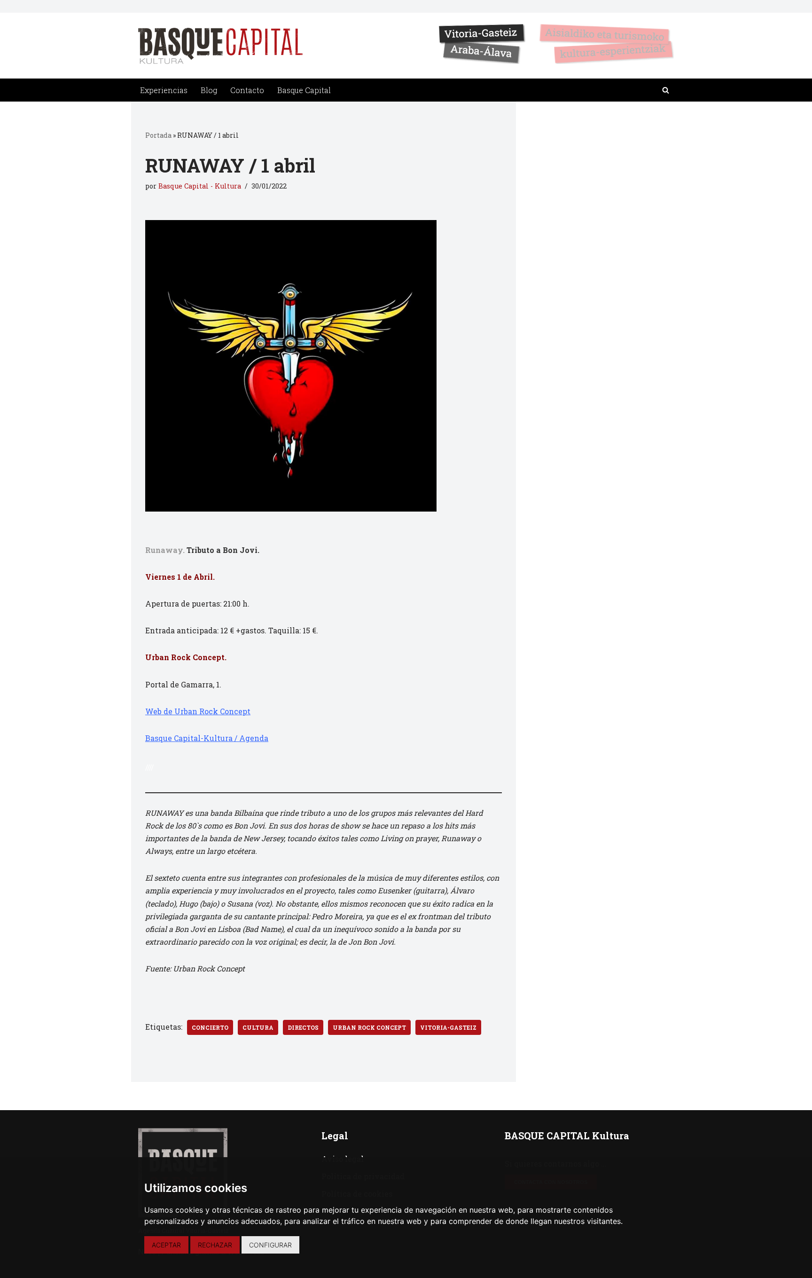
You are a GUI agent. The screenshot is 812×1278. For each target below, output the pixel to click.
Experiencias (163, 90)
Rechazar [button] (215, 1245)
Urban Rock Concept (369, 1027)
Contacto (247, 90)
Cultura (257, 1027)
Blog (209, 90)
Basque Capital (304, 90)
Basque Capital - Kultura (199, 185)
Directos (303, 1027)
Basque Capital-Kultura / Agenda (206, 738)
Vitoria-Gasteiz (448, 1027)
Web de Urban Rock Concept (197, 711)
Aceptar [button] (166, 1245)
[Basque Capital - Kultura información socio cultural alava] (220, 46)
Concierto (210, 1027)
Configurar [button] (270, 1245)
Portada (158, 135)
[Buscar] (665, 90)
